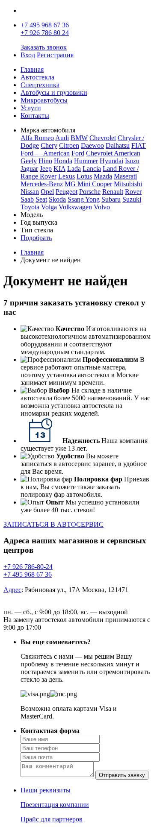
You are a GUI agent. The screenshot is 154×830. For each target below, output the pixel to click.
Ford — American (45, 153)
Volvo (102, 207)
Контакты (35, 115)
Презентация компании (55, 804)
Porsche (90, 191)
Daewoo (92, 145)
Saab (27, 199)
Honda (63, 160)
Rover (133, 191)
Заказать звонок (44, 47)
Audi (62, 137)
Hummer (86, 160)
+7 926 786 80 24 (45, 32)
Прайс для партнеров (52, 819)
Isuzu (132, 160)
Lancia (92, 168)
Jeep (46, 168)
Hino (45, 160)
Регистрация (55, 55)
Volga (49, 207)
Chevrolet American (113, 153)
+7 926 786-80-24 (28, 566)
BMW (79, 137)
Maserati (125, 176)
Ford (77, 153)
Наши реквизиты (46, 790)
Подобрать (36, 237)
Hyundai (111, 160)
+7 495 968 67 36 (45, 25)
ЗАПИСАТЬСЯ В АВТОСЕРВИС (53, 524)
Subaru (111, 199)
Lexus (66, 176)
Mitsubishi (128, 184)
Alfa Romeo (37, 137)
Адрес (12, 589)
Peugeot (66, 191)
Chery (49, 145)
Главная (32, 69)
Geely (29, 160)
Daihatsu (118, 145)
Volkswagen (75, 207)
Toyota (30, 207)
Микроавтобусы (44, 100)
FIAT (138, 145)
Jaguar (29, 168)
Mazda (103, 176)
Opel (47, 191)
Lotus (84, 176)
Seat (41, 199)
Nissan (30, 191)
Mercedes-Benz (42, 184)
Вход (28, 55)
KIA (59, 168)
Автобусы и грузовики (54, 92)
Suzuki (131, 199)
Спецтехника (40, 84)
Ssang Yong (84, 199)
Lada (74, 168)
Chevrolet (102, 137)
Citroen (69, 145)
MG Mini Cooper (88, 184)
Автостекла (37, 77)
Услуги (31, 107)
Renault (112, 191)
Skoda (57, 199)
